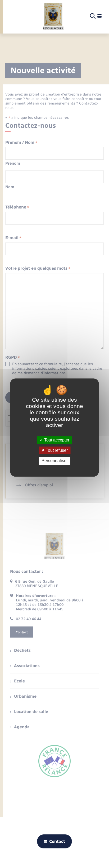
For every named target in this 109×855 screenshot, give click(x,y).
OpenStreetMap (74, 130)
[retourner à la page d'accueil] (53, 16)
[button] (55, 97)
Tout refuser (56, 450)
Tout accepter (56, 440)
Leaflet (60, 130)
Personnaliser (55, 461)
